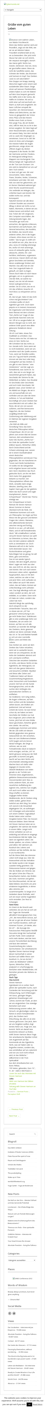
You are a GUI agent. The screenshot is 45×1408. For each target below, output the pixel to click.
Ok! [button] (29, 1404)
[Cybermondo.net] (12, 4)
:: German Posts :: (22, 1091)
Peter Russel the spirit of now (19, 1156)
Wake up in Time (14, 1177)
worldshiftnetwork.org (16, 1181)
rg (9, 34)
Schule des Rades (15, 1165)
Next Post (14, 1116)
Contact (11, 1341)
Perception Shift (14, 1094)
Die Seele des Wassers (17, 1345)
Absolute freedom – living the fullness (22, 1245)
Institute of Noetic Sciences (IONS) (20, 1152)
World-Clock (12, 1379)
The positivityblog (14, 1173)
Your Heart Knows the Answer (19, 1241)
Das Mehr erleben (15, 1148)
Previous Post (16, 1109)
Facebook (10, 1313)
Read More (37, 1404)
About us (11, 1383)
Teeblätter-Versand (15, 1169)
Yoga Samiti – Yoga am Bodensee (20, 1186)
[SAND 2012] (22, 1278)
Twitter (14, 1313)
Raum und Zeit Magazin (17, 1160)
